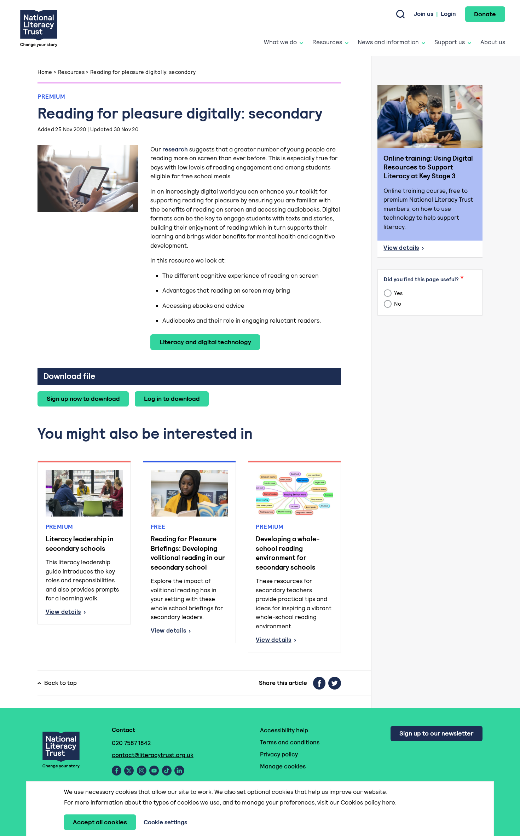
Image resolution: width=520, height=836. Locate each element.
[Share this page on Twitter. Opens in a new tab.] (334, 683)
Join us (423, 14)
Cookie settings (165, 822)
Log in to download (172, 398)
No (397, 304)
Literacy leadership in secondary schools (80, 544)
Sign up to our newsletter (436, 733)
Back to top (60, 683)
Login (448, 14)
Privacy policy (279, 754)
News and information (388, 42)
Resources (327, 42)
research (175, 149)
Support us (449, 42)
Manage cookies (283, 766)
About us (492, 42)
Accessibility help (284, 730)
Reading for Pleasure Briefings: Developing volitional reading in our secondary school (188, 553)
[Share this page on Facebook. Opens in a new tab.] (319, 683)
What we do (280, 42)
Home (44, 72)
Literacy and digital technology (205, 342)
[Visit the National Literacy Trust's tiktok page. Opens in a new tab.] (167, 771)
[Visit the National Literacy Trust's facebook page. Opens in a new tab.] (116, 771)
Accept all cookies (100, 822)
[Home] (38, 28)
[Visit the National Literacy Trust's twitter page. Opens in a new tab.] (129, 771)
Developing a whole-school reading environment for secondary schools (287, 553)
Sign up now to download (83, 398)
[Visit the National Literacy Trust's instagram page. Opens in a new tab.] (141, 771)
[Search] (400, 14)
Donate (485, 14)
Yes (398, 293)
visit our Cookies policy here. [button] (357, 802)
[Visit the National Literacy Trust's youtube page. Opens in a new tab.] (154, 771)
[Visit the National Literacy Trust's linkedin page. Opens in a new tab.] (179, 771)
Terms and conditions (289, 742)
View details (84, 612)
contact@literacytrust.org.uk (152, 755)
